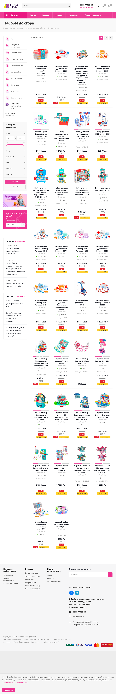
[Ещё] (109, 15)
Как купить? (30, 579)
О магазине (8, 575)
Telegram (77, 593)
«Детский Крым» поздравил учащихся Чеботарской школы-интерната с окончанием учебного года (15, 268)
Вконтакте (71, 593)
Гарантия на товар (32, 585)
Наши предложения (54, 570)
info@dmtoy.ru (78, 616)
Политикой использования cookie (15, 682)
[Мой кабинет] (97, 5)
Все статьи (20, 297)
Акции (49, 575)
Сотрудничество (54, 581)
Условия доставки (32, 576)
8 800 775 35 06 (86, 5)
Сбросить (15, 187)
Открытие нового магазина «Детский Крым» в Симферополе (14, 251)
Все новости (20, 241)
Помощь (29, 569)
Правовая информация (8, 579)
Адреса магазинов (10, 583)
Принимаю (8, 690)
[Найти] (68, 6)
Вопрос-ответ (31, 582)
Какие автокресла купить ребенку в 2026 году (14, 303)
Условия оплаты (31, 573)
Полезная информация (9, 570)
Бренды (50, 578)
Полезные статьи (32, 589)
